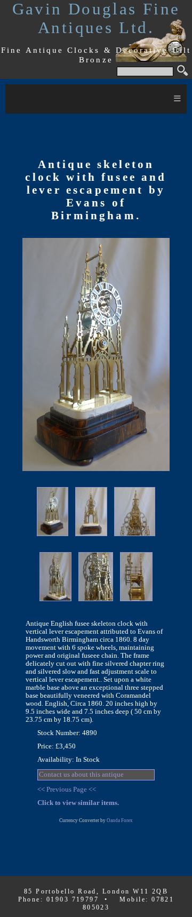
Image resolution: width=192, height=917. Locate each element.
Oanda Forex (120, 820)
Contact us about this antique (81, 774)
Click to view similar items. (78, 803)
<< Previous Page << (66, 789)
